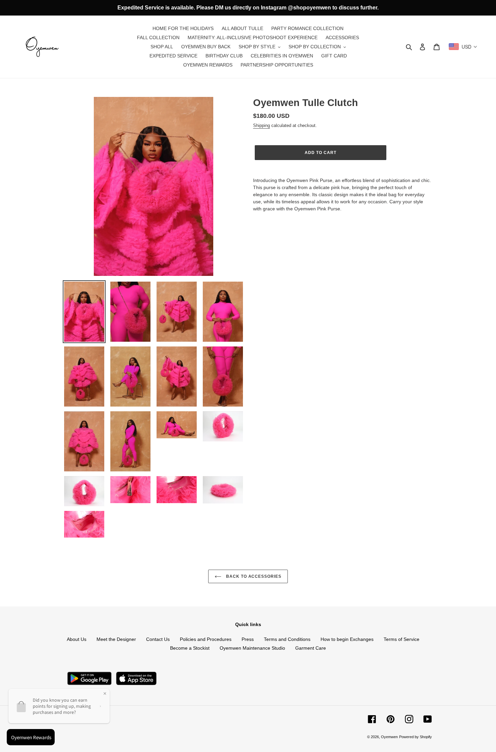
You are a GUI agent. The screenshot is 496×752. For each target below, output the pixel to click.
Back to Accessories (253, 576)
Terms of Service (401, 639)
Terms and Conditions (287, 639)
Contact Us (158, 639)
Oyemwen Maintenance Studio (252, 648)
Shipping (261, 125)
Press (248, 639)
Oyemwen (389, 737)
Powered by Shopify (415, 737)
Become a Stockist (190, 648)
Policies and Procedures (205, 639)
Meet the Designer (116, 639)
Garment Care (310, 648)
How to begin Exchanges (347, 639)
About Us (76, 639)
